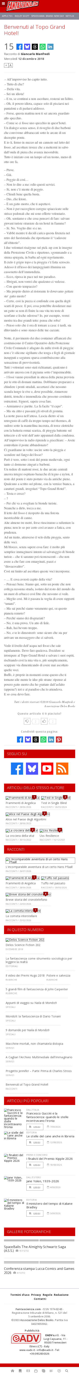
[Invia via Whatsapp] (42, 46)
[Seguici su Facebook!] (17, 768)
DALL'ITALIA (32, 1110)
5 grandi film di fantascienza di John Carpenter (37, 989)
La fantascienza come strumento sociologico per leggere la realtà (39, 960)
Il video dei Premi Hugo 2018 (25, 975)
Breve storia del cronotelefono (26, 900)
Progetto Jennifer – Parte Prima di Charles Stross (39, 1071)
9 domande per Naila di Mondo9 (27, 1030)
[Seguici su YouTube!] (47, 768)
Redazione (61, 1295)
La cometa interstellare (21, 916)
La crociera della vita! (20, 836)
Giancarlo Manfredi (35, 54)
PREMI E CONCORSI (37, 1155)
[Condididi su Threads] (34, 46)
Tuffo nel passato (53, 883)
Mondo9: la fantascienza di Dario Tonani (33, 1016)
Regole (47, 1295)
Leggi (37, 1126)
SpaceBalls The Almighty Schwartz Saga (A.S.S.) (35, 1249)
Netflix (70, 16)
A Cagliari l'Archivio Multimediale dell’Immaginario (39, 1057)
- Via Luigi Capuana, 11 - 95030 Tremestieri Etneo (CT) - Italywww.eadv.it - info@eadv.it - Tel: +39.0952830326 (43, 1344)
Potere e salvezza (58, 975)
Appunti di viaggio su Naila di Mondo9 (31, 1003)
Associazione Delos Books (37, 1320)
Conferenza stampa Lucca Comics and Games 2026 (39, 1270)
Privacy (36, 1295)
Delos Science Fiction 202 (23, 945)
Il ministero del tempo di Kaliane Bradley (49, 1205)
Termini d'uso (20, 1295)
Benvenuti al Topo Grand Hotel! (27, 1084)
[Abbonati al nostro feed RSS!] (62, 768)
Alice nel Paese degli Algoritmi (26, 819)
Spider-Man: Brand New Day (47, 16)
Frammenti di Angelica (21, 803)
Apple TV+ (7, 16)
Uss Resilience (49, 836)
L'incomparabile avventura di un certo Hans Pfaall (39, 867)
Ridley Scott (22, 16)
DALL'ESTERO (33, 1177)
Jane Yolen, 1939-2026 (42, 1181)
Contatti (40, 1299)
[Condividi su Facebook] (19, 46)
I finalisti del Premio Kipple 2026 (49, 1159)
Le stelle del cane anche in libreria (50, 1136)
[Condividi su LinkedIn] (50, 46)
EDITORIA (31, 1132)
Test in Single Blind (54, 803)
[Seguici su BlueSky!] (32, 768)
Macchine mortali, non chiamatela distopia (34, 1044)
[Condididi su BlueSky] (27, 46)
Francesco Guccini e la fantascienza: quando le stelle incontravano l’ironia (47, 1117)
